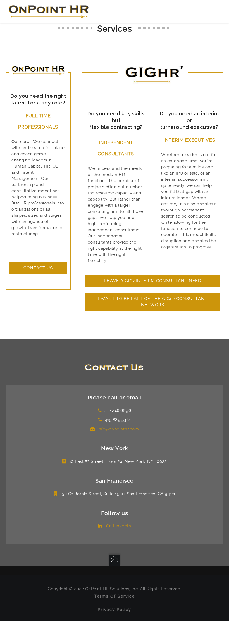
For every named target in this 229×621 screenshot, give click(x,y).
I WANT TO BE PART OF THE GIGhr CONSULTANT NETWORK (152, 301)
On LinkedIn (118, 526)
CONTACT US (38, 267)
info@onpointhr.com (118, 429)
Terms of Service (114, 596)
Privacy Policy (114, 609)
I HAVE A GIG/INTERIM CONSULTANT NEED (152, 280)
